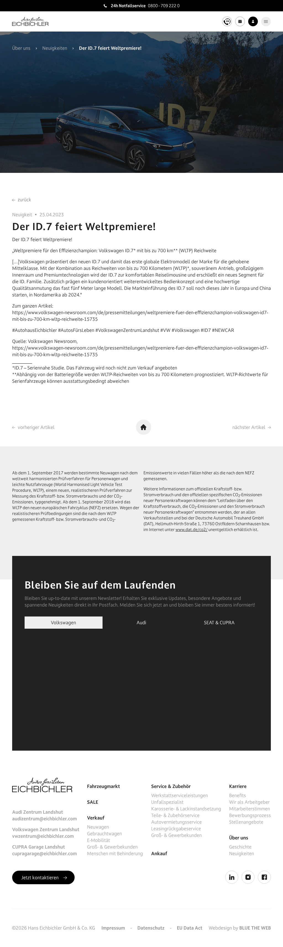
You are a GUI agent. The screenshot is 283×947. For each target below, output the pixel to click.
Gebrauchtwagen (104, 834)
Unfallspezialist (167, 802)
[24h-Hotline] (227, 21)
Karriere (238, 786)
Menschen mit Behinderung (115, 853)
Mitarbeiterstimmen (249, 809)
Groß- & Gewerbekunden (112, 847)
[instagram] (248, 877)
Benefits (237, 795)
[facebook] (264, 877)
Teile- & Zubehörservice (175, 815)
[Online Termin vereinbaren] (240, 21)
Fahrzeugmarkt (103, 786)
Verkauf (95, 818)
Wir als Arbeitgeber (249, 802)
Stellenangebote (246, 822)
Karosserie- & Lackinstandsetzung (186, 809)
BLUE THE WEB (255, 928)
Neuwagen (98, 827)
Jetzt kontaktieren (40, 878)
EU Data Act (189, 928)
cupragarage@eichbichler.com (44, 853)
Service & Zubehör (171, 786)
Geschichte (240, 847)
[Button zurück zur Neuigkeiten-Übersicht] (143, 427)
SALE (92, 802)
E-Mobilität (98, 840)
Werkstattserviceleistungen (179, 795)
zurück (24, 200)
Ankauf (159, 853)
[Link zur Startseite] (30, 21)
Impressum (113, 928)
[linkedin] (231, 877)
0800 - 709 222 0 (164, 5)
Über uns (21, 48)
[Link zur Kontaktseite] (253, 21)
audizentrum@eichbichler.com (44, 819)
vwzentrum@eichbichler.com (43, 836)
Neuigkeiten (54, 48)
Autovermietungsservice (176, 822)
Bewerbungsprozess (250, 815)
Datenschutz (150, 928)
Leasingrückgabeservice (176, 829)
